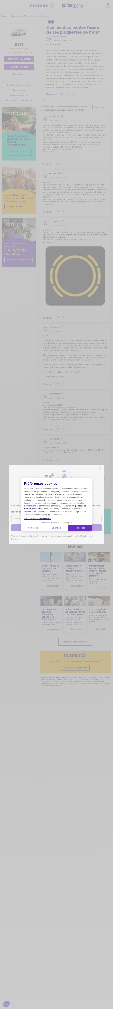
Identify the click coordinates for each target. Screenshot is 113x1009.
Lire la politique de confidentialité (37, 519)
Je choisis (56, 528)
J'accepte (80, 528)
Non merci (33, 528)
